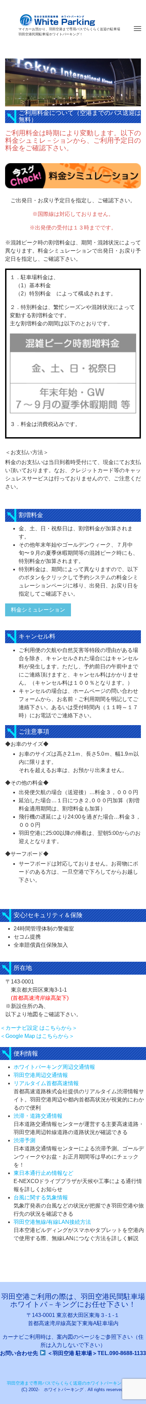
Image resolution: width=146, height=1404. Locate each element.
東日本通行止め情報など (43, 1173)
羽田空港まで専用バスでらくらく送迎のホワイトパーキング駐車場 (73, 1383)
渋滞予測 (24, 1140)
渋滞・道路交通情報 (38, 1116)
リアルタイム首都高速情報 (46, 1083)
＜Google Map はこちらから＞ (37, 1036)
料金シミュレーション (38, 610)
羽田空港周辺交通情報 (41, 1075)
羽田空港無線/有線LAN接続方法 (52, 1222)
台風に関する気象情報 (41, 1197)
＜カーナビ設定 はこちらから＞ (38, 1028)
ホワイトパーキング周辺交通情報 (54, 1067)
